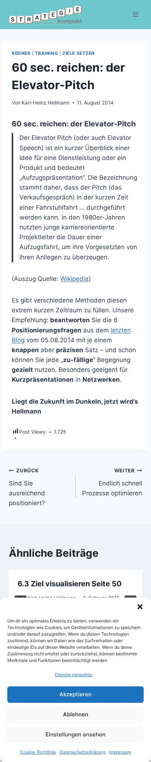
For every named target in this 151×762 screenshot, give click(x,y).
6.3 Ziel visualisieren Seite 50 (70, 583)
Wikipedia (74, 278)
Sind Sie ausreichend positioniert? (27, 487)
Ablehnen (75, 714)
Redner (21, 53)
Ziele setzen (78, 53)
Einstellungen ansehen (75, 734)
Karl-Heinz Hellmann (46, 103)
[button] (140, 606)
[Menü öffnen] (135, 14)
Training (46, 53)
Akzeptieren (75, 694)
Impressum (120, 752)
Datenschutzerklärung (83, 752)
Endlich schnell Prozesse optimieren (112, 482)
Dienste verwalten (73, 674)
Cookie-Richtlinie (38, 752)
